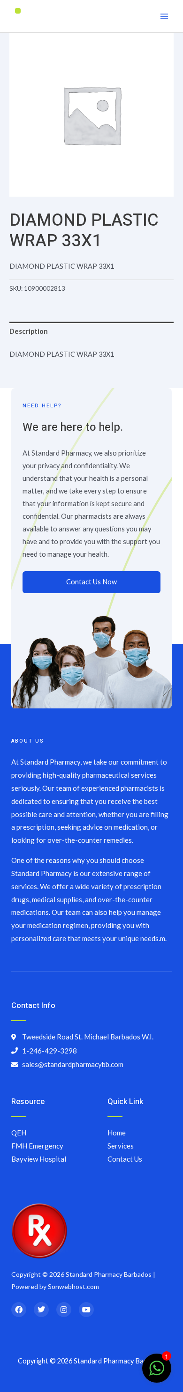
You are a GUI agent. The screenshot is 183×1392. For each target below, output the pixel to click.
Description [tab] (28, 331)
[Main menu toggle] (164, 16)
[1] (156, 1373)
